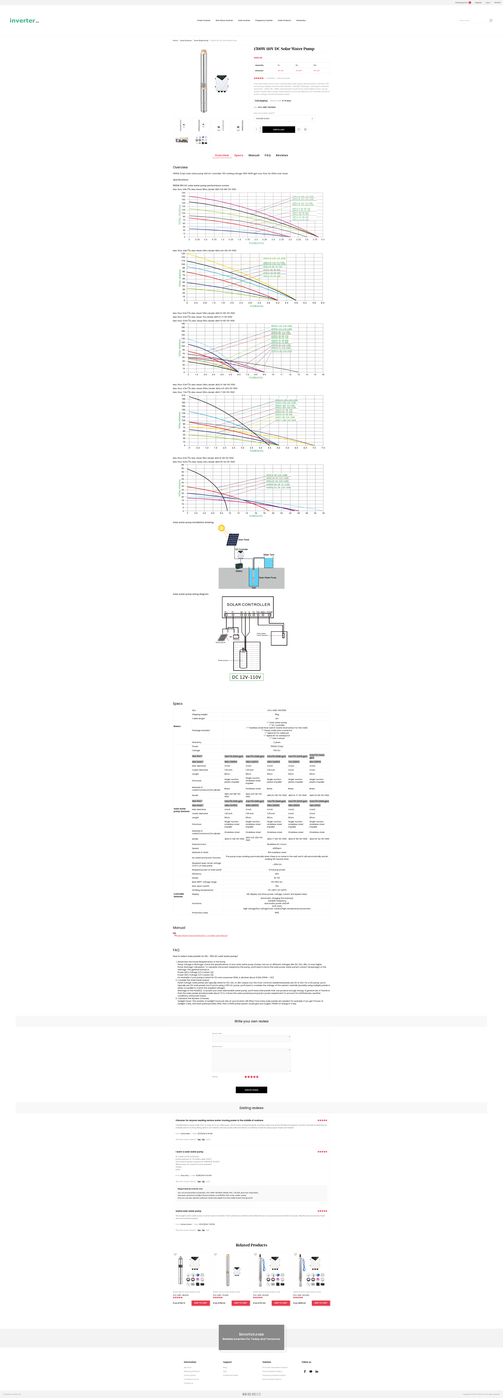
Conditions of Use (191, 1379)
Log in (488, 2)
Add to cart (278, 129)
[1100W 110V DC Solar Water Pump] (271, 1270)
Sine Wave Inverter (224, 20)
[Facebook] (304, 1371)
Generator (301, 20)
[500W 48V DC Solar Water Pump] (191, 1270)
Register (478, 2)
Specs (238, 155)
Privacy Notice (190, 1375)
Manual (254, 155)
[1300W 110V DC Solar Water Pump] (311, 1270)
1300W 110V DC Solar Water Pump (307, 1292)
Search (491, 20)
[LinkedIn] (316, 1371)
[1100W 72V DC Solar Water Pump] (231, 1270)
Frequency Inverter (264, 20)
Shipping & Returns (192, 1371)
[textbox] (474, 20)
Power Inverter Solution (272, 1371)
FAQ (268, 155)
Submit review (251, 1090)
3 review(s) (270, 78)
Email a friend (305, 130)
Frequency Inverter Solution (274, 1375)
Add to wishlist (299, 130)
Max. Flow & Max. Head (263, 113)
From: (178, 1133)
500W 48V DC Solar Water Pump (186, 1292)
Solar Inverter (244, 20)
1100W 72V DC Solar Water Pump (226, 1292)
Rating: (215, 1076)
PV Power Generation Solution (275, 1367)
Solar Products (284, 20)
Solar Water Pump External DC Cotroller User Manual (202, 935)
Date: (195, 1133)
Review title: (217, 1033)
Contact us (188, 1383)
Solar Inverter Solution (272, 1379)
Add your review (283, 78)
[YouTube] (310, 1371)
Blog (225, 1367)
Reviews (282, 155)
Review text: (217, 1046)
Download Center (230, 1375)
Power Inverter (204, 20)
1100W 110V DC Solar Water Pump (266, 1292)
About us (187, 1367)
